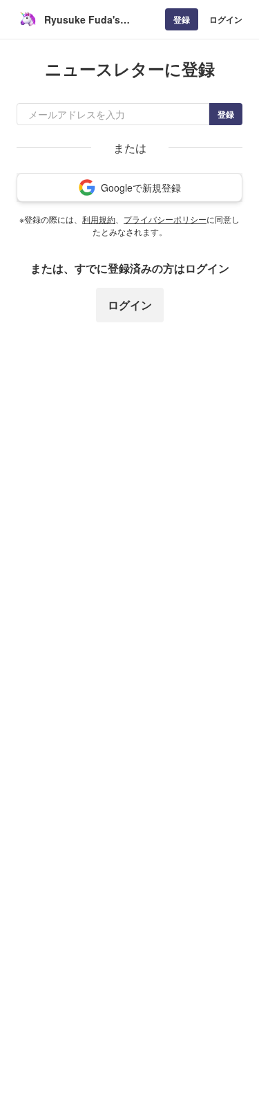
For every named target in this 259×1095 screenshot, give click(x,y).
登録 (181, 19)
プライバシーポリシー (165, 219)
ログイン (225, 19)
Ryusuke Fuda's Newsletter (82, 19)
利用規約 (98, 219)
